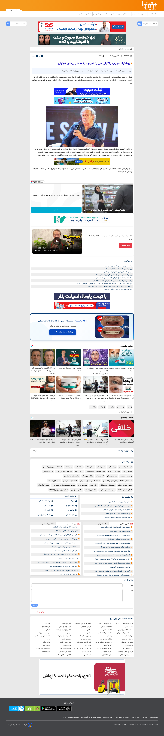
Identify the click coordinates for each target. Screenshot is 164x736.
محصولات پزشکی (106, 626)
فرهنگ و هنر (97, 14)
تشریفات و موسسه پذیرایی (82, 648)
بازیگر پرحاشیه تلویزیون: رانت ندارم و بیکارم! (115, 547)
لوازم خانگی (46, 642)
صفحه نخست (152, 14)
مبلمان (69, 633)
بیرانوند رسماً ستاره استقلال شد (120, 531)
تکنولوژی (89, 14)
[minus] (36, 56)
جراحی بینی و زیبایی (126, 654)
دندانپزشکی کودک (127, 648)
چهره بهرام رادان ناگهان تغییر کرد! (119, 539)
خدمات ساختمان (65, 648)
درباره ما (127, 717)
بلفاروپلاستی (101, 467)
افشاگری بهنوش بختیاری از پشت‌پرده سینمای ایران (113, 555)
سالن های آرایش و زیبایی (124, 623)
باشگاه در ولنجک (87, 476)
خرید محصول (125, 245)
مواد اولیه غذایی (48, 471)
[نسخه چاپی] (33, 56)
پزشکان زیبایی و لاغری (125, 651)
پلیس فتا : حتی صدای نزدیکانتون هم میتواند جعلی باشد (114, 275)
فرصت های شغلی (108, 717)
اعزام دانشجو (46, 626)
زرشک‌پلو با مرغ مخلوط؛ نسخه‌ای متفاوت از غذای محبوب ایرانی (57, 562)
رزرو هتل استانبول (126, 476)
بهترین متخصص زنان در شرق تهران (63, 485)
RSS (64, 717)
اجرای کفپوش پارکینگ (125, 489)
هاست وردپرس (82, 485)
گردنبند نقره (68, 467)
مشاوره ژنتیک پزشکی (70, 480)
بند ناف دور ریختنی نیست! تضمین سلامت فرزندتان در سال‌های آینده (110, 286)
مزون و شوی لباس (65, 626)
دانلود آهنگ (79, 471)
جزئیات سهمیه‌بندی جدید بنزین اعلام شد (65, 546)
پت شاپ (109, 636)
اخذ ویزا (47, 623)
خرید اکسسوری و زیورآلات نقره (52, 467)
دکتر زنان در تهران (127, 642)
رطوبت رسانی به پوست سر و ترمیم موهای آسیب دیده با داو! (112, 280)
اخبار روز (144, 14)
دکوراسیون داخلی (65, 642)
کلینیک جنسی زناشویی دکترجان (90, 480)
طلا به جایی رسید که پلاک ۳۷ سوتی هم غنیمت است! (112, 559)
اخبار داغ (100, 524)
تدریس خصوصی (86, 626)
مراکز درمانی (129, 636)
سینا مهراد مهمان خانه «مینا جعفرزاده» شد (63, 566)
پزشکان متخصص (127, 639)
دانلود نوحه (93, 485)
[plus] (42, 56)
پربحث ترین (46, 523)
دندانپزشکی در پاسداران (107, 485)
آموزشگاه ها (108, 645)
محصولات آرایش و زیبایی (124, 633)
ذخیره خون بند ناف (54, 480)
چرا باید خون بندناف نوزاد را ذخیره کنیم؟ (119, 269)
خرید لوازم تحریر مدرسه (107, 489)
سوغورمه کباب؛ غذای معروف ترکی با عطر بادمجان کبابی (60, 543)
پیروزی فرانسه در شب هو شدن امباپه (118, 513)
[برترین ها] (149, 5)
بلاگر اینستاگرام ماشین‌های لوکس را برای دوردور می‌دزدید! (112, 551)
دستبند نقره (79, 467)
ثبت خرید (56, 210)
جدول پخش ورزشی (44, 514)
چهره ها (118, 14)
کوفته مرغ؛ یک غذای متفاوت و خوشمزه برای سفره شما (112, 571)
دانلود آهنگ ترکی (43, 485)
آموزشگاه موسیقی (106, 651)
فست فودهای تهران (85, 639)
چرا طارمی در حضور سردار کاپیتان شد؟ (117, 517)
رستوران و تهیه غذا (85, 636)
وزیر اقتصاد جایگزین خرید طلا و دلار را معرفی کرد (61, 539)
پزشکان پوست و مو (105, 623)
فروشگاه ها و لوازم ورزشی (103, 642)
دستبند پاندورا (127, 471)
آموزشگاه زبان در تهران (104, 648)
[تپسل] (32, 182)
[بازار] (32, 709)
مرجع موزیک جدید (114, 471)
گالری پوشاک (66, 623)
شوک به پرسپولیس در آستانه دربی (119, 567)
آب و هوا (47, 505)
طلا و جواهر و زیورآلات (63, 629)
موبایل (48, 639)
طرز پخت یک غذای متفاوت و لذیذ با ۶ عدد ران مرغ (60, 554)
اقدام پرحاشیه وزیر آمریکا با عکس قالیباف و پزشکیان (113, 535)
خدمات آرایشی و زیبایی (125, 629)
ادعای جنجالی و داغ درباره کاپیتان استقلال (116, 510)
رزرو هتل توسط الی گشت (64, 471)
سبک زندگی (127, 14)
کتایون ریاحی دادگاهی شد (68, 574)
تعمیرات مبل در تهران (64, 636)
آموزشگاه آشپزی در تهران (83, 623)
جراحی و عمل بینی (76, 489)
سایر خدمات (46, 651)
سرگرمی (81, 14)
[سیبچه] (64, 709)
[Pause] (84, 210)
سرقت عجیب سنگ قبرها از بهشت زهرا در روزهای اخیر (112, 563)
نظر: (131, 590)
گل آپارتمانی (100, 476)
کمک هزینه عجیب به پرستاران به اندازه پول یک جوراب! (112, 543)
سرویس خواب (66, 639)
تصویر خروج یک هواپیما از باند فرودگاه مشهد (115, 527)
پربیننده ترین (71, 523)
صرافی (48, 629)
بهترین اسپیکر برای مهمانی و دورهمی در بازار (117, 266)
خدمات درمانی (107, 629)
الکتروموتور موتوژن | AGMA (58, 489)
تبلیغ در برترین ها (96, 717)
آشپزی (112, 14)
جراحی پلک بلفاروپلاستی (71, 476)
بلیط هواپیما (112, 467)
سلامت (105, 14)
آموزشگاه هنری (107, 654)
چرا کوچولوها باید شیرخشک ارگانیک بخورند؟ (118, 289)
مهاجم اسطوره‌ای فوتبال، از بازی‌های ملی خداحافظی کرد (112, 506)
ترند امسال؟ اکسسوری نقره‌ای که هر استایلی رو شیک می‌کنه (113, 277)
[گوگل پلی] (48, 709)
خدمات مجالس (86, 651)
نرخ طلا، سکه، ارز (44, 501)
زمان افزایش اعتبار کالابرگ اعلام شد (66, 550)
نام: (132, 585)
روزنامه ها (71, 501)
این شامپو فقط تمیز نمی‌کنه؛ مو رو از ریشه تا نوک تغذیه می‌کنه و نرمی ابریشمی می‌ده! (104, 283)
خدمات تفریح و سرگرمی (42, 636)
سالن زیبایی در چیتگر (125, 485)
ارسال (35, 605)
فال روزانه (47, 510)
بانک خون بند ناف (91, 489)
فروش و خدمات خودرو (43, 648)
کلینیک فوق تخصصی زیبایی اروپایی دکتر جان (117, 480)
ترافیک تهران (70, 510)
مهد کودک (88, 633)
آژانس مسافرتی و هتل (63, 654)
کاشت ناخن (129, 626)
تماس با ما (119, 717)
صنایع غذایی (87, 645)
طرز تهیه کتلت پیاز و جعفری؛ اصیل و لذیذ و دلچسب (61, 570)
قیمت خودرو (70, 505)
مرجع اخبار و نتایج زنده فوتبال (95, 471)
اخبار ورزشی (136, 14)
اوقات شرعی (70, 514)
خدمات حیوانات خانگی (105, 633)
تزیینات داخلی (66, 645)
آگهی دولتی (84, 717)
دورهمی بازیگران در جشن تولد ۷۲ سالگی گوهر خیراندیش (58, 534)
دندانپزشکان (129, 645)
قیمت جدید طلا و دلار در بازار (68, 558)
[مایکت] (16, 709)
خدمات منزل (46, 645)
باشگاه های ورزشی (106, 639)
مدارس (89, 629)
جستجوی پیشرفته (73, 717)
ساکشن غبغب (89, 467)
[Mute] (88, 210)
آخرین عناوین (124, 524)
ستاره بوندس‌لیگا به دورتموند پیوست (118, 502)
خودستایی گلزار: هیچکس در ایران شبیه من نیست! (113, 575)
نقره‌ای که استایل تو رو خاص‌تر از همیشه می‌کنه (117, 272)
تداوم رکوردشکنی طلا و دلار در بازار (67, 531)
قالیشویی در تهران (65, 651)
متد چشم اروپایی (111, 476)
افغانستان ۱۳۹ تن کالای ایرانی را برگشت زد (64, 527)
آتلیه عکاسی (87, 654)
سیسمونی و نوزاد (44, 633)
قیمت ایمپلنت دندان (125, 467)
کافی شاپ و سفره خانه (84, 642)
